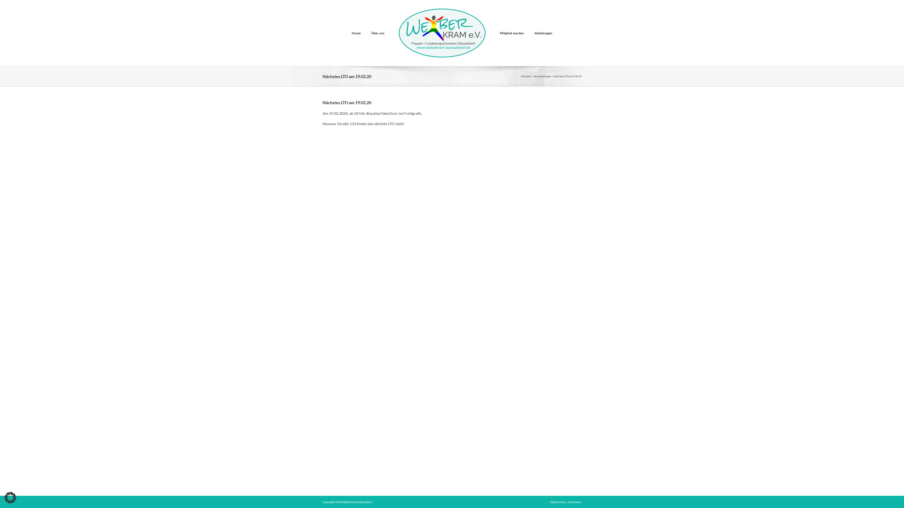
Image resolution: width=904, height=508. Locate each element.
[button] (10, 497)
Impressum (574, 502)
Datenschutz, (559, 502)
